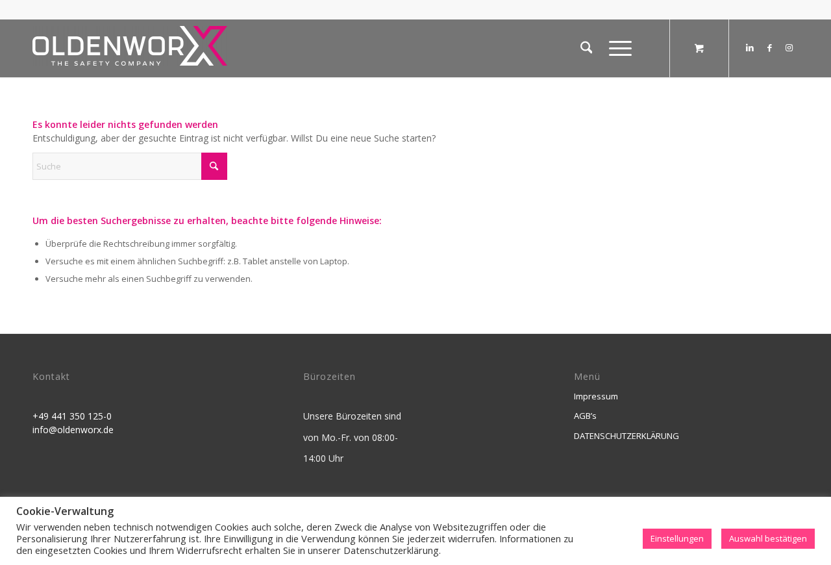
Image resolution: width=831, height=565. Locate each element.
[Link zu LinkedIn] (750, 47)
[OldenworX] (129, 51)
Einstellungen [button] (677, 538)
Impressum (596, 396)
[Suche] (586, 48)
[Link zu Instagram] (789, 47)
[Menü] (616, 48)
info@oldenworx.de (73, 429)
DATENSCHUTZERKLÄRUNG (626, 436)
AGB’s (585, 415)
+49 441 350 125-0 (72, 416)
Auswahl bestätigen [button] (768, 538)
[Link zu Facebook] (769, 47)
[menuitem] (586, 48)
